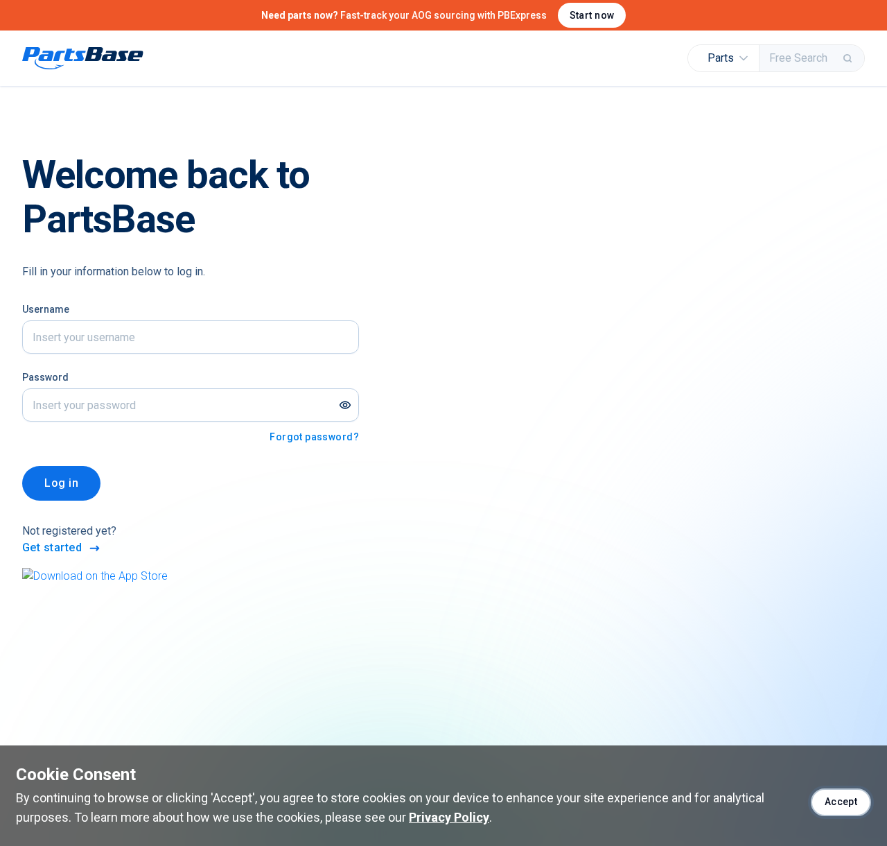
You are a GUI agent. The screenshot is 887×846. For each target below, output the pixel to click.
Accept (841, 801)
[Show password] (345, 405)
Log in (61, 483)
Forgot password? (314, 436)
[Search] (848, 58)
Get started (52, 547)
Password (45, 377)
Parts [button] (721, 57)
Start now (592, 15)
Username (45, 309)
